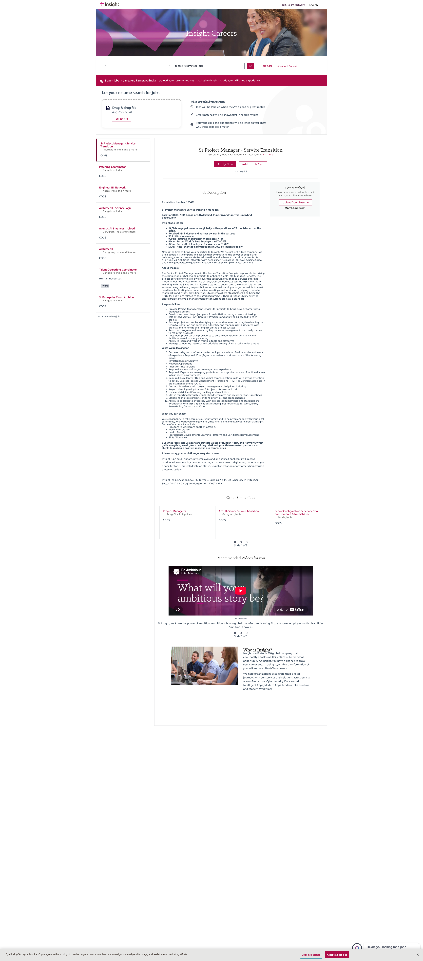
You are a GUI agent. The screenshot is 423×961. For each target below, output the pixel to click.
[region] (211, 955)
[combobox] (134, 66)
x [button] (170, 65)
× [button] (242, 65)
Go (250, 66)
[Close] (417, 954)
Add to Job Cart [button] (253, 164)
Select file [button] (122, 118)
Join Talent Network (293, 4)
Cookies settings (311, 954)
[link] (123, 150)
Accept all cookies (337, 954)
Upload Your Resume (296, 202)
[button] (315, 5)
